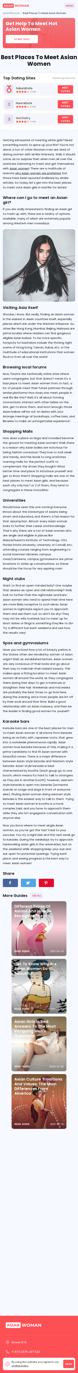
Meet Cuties (65, 89)
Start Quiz (21, 39)
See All (36, 895)
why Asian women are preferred (38, 173)
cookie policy (20, 1366)
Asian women (19, 168)
